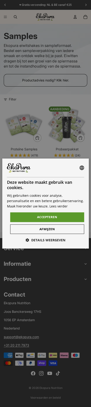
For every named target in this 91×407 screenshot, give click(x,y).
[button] (45, 240)
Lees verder (58, 206)
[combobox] (81, 167)
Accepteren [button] (47, 217)
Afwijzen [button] (47, 229)
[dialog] (45, 203)
